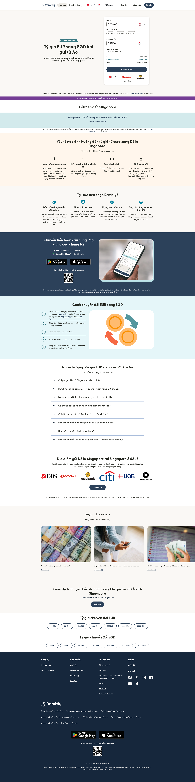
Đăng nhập (137, 5)
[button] (89, 5)
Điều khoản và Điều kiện (135, 93)
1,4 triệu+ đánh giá (70, 254)
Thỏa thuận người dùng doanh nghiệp (82, 711)
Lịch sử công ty (47, 665)
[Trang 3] (100, 581)
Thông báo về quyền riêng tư (112, 711)
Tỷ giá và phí (104, 665)
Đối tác (102, 683)
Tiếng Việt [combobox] (109, 5)
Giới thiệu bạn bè (106, 694)
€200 (110, 33)
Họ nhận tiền (111, 39)
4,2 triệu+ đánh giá (69, 251)
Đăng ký (149, 5)
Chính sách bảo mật (49, 723)
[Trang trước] (93, 580)
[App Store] (80, 262)
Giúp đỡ (124, 5)
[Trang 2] (97, 581)
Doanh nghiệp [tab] (74, 5)
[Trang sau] (102, 580)
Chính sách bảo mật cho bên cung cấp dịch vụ (60, 717)
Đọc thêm (45, 570)
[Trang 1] (95, 581)
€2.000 (120, 33)
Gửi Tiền (73, 665)
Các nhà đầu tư (47, 670)
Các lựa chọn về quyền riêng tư (95, 717)
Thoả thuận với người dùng (52, 711)
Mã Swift (103, 670)
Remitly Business (77, 670)
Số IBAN (102, 689)
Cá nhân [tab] (63, 5)
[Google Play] (57, 262)
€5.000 (131, 33)
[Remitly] (48, 5)
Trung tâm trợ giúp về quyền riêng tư (126, 717)
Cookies (75, 723)
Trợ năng (64, 723)
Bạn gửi (109, 20)
